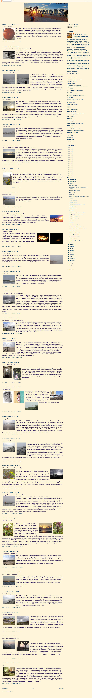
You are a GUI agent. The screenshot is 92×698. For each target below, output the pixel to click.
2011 (69, 177)
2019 (69, 161)
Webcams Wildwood (71, 134)
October (71, 183)
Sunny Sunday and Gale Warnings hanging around (16, 49)
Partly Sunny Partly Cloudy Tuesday (12, 320)
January (71, 260)
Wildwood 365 (70, 135)
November (72, 181)
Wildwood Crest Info (71, 137)
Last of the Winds (7, 253)
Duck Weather (6, 126)
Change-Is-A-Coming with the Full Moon (13, 495)
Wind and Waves (70, 141)
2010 (69, 263)
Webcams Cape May (71, 127)
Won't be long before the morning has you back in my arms (18, 147)
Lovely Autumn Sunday (8, 364)
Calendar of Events (71, 83)
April (71, 254)
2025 (69, 149)
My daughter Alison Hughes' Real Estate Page (76, 95)
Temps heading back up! (9, 594)
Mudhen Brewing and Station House (74, 93)
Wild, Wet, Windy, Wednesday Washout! (13, 293)
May (71, 252)
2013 (69, 173)
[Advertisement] (72, 305)
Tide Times (69, 106)
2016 (69, 167)
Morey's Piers (69, 92)
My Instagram (70, 97)
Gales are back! (6, 389)
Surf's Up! (5, 273)
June (71, 250)
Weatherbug (69, 118)
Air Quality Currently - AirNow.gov (74, 79)
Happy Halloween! (7, 26)
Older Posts (61, 688)
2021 (69, 157)
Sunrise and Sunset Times (72, 104)
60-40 (4, 665)
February (72, 258)
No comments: (19, 224)
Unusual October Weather (9, 72)
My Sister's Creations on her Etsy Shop (75, 99)
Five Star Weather (7, 520)
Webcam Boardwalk (71, 120)
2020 (69, 159)
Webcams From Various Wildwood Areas (75, 130)
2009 (69, 265)
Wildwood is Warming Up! (9, 553)
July (71, 248)
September (72, 244)
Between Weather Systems (9, 441)
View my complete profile (73, 73)
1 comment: (18, 42)
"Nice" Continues (7, 171)
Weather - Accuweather (71, 111)
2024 (69, 151)
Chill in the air (6, 99)
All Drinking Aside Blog (72, 81)
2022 (69, 155)
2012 (69, 175)
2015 (69, 169)
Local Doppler (70, 88)
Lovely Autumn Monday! (9, 340)
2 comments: (19, 434)
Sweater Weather (7, 614)
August (71, 246)
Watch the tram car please (72, 109)
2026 (69, 147)
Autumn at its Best (7, 231)
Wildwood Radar (70, 139)
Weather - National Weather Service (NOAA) (76, 113)
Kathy (75, 33)
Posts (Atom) (10, 691)
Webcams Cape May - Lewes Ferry (74, 128)
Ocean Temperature (71, 100)
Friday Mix (5, 419)
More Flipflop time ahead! (9, 574)
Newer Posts (5, 688)
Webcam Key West (70, 121)
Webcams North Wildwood (72, 132)
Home (33, 688)
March (71, 256)
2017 (69, 165)
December (72, 179)
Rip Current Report (71, 102)
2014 (69, 171)
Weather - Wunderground (72, 114)
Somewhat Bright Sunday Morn (11, 638)
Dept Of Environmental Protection (74, 85)
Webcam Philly (70, 125)
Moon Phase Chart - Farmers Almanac (75, 90)
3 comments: (19, 357)
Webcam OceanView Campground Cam (75, 123)
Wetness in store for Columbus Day (12, 468)
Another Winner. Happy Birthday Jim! (13, 214)
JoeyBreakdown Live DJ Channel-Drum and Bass (77, 86)
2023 (69, 153)
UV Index (69, 107)
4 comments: (19, 207)
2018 (69, 163)
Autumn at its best (7, 194)
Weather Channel (70, 116)
